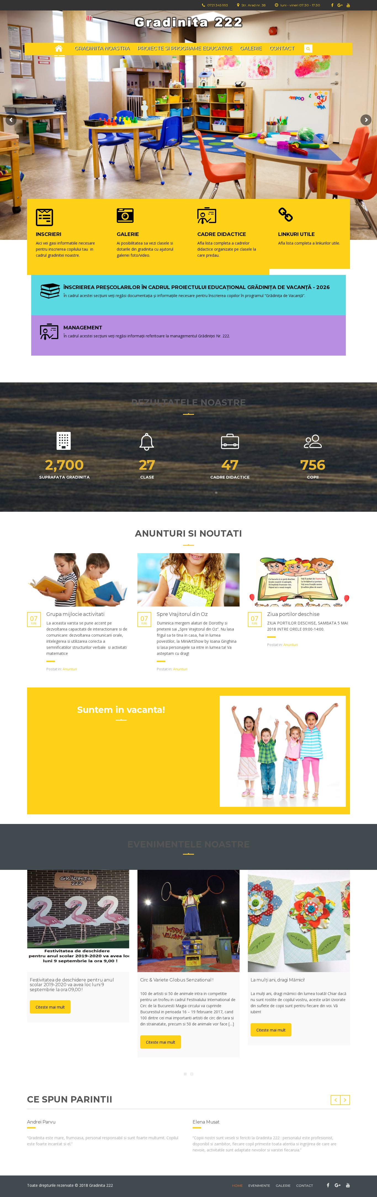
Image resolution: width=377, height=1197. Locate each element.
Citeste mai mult (50, 1007)
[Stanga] (335, 1100)
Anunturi (70, 668)
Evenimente (259, 1185)
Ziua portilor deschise (293, 614)
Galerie (251, 48)
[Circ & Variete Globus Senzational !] (188, 921)
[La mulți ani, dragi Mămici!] (299, 921)
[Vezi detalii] (78, 580)
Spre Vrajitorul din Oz (182, 614)
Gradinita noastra (102, 48)
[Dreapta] (345, 1100)
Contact (281, 48)
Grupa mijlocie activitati (75, 614)
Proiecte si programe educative (184, 48)
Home (59, 48)
